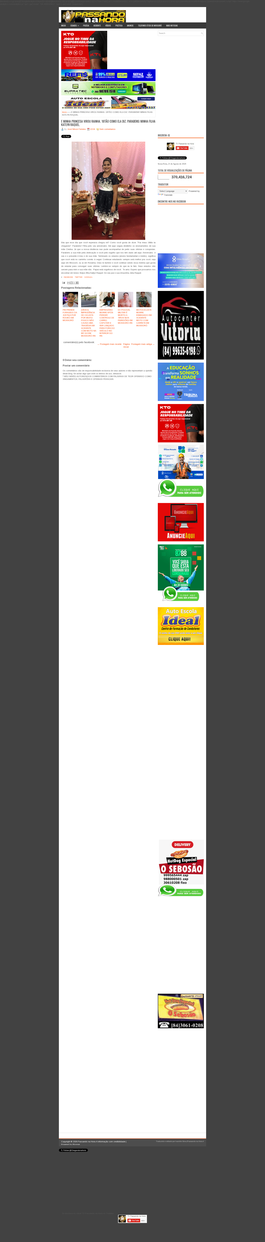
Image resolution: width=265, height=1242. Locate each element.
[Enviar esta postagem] (63, 282)
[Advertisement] (181, 84)
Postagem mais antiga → (143, 344)
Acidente (97, 25)
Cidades (74, 25)
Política (118, 25)
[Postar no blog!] (71, 282)
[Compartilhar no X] (74, 282)
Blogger (76, 1144)
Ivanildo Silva (180, 1141)
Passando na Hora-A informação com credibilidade (101, 1141)
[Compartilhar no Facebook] (77, 282)
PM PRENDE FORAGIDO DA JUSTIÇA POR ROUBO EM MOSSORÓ (70, 315)
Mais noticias (172, 25)
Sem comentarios (107, 129)
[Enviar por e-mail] (68, 282)
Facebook (68, 277)
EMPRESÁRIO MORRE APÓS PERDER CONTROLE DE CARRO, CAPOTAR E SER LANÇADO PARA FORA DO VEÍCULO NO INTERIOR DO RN (107, 323)
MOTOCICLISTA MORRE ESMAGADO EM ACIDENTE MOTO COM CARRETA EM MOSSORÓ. (144, 318)
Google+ (88, 277)
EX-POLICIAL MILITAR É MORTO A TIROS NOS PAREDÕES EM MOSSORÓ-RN (125, 316)
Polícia (86, 25)
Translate (168, 195)
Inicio (63, 25)
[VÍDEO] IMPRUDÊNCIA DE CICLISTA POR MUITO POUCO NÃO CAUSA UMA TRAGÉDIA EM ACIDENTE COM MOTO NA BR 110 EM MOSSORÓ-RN (88, 323)
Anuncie (130, 25)
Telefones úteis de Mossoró (150, 25)
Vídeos (108, 25)
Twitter (78, 277)
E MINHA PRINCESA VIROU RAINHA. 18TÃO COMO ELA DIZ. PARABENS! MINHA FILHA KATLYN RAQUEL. (108, 123)
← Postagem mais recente (109, 344)
